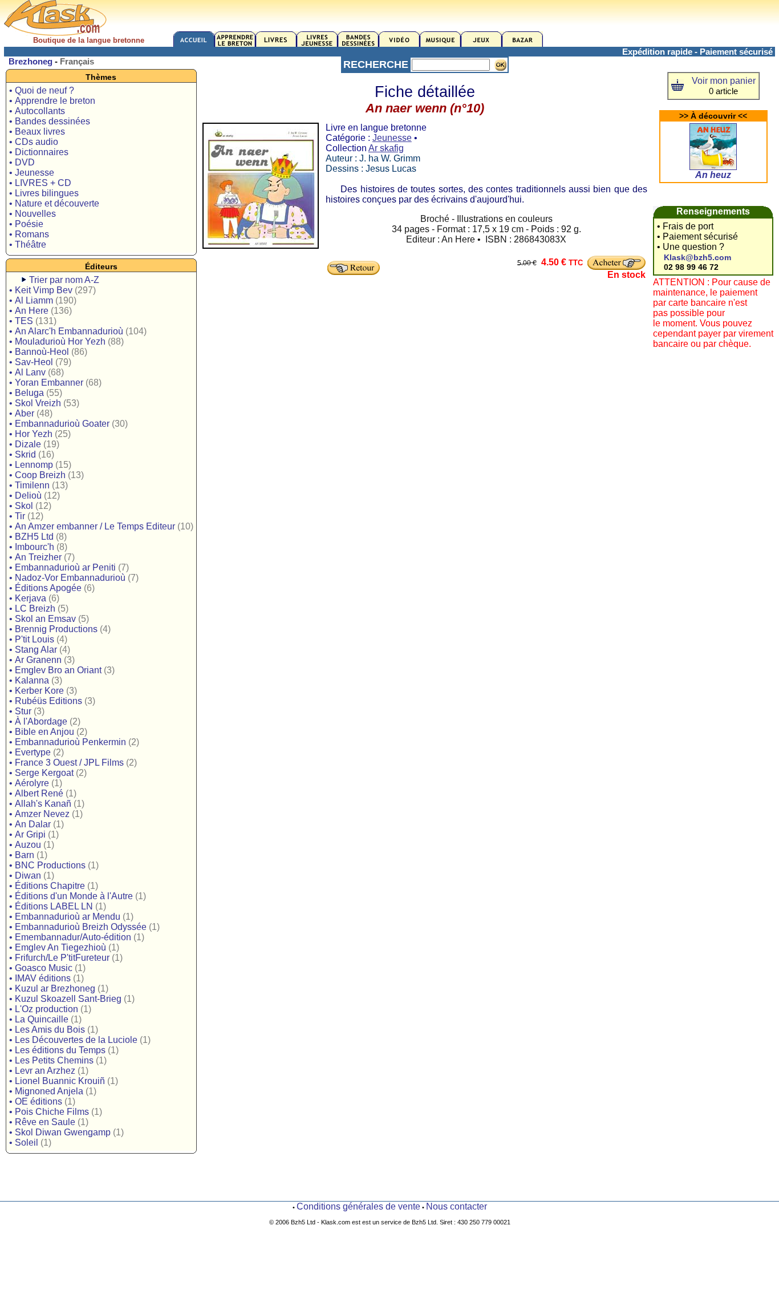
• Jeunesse (31, 172)
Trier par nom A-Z (64, 280)
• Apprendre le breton (52, 101)
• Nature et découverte (54, 203)
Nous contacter (456, 1206)
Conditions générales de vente (358, 1206)
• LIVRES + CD (40, 183)
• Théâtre (27, 244)
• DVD (22, 162)
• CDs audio (33, 142)
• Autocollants (37, 111)
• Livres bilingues (44, 193)
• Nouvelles (32, 214)
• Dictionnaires (38, 152)
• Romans (29, 234)
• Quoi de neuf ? (41, 90)
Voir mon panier (724, 81)
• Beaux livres (37, 131)
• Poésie (26, 224)
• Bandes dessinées (49, 121)
